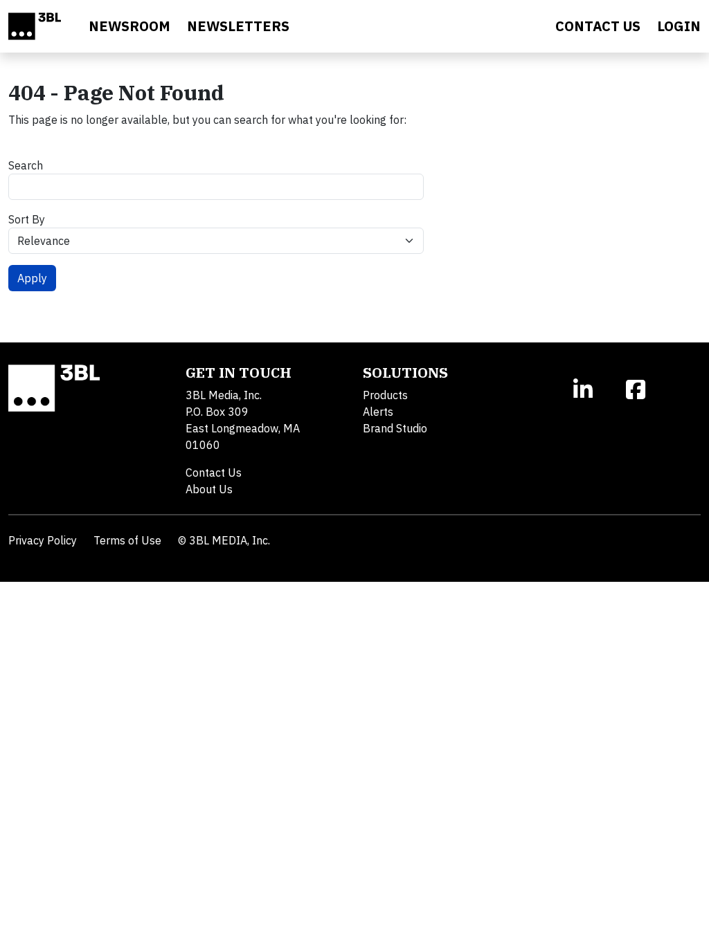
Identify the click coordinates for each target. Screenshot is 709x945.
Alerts (378, 412)
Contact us (597, 26)
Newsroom (129, 26)
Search (25, 165)
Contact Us (214, 472)
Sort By (26, 219)
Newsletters (238, 26)
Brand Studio (395, 428)
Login (679, 26)
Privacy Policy (42, 540)
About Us (209, 489)
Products (385, 395)
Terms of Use (127, 540)
